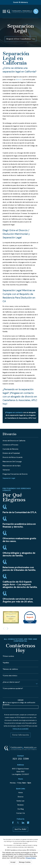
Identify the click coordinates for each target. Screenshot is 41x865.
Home (20, 793)
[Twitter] (18, 823)
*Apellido (6, 663)
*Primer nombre (8, 656)
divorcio (19, 79)
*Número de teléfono (10, 669)
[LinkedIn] (23, 823)
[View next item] (7, 628)
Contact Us (20, 813)
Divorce (20, 797)
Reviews (20, 805)
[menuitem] (20, 441)
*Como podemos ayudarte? (13, 688)
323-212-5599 (20, 758)
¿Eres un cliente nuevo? (11, 682)
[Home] (19, 11)
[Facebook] (13, 823)
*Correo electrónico (10, 676)
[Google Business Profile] (28, 823)
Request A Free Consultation (18, 39)
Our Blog (20, 809)
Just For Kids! (20, 829)
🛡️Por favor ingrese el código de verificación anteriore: (19, 703)
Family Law (20, 801)
